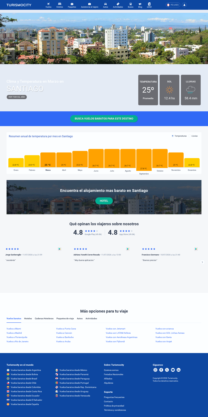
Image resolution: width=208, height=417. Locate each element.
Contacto (108, 401)
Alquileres (108, 383)
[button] (184, 4)
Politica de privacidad (114, 406)
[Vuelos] (19, 4)
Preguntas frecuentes (114, 397)
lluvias (195, 136)
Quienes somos (111, 370)
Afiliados (108, 378)
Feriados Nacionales (113, 374)
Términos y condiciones (115, 410)
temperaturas (181, 136)
